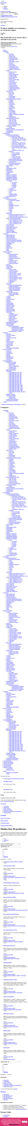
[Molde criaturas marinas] (9, 1009)
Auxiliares (11, 295)
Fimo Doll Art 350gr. (14, 61)
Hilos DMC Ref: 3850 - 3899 (16, 390)
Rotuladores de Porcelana (12, 400)
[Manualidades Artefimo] (6, 15)
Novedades (3, 815)
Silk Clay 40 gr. (12, 119)
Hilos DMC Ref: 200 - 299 (15, 373)
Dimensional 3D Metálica (18, 330)
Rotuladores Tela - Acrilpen (15, 331)
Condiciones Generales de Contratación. (12, 811)
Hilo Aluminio (9, 345)
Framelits (14, 186)
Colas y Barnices (10, 226)
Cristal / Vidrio (9, 267)
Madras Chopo (12, 398)
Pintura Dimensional (13, 326)
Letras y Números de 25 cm (15, 219)
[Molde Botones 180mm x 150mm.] (11, 975)
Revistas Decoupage (11, 228)
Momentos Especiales (14, 205)
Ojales (7, 773)
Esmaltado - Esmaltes (11, 362)
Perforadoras (9, 170)
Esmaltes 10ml (12, 363)
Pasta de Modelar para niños (12, 118)
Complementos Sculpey (14, 88)
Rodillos (11, 101)
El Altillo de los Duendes (15, 163)
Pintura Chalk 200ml (14, 294)
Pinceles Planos (12, 255)
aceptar (24, 1121)
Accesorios (14, 182)
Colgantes (8, 336)
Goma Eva (5, 233)
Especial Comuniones (14, 164)
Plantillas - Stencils (10, 305)
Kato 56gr (11, 92)
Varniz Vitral (12, 317)
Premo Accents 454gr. (14, 79)
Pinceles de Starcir (13, 260)
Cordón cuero (9, 344)
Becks (10, 127)
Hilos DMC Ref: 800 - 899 (15, 381)
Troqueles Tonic (13, 190)
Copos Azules (9, 768)
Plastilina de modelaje (11, 125)
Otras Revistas (9, 358)
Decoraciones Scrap (10, 196)
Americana (8, 268)
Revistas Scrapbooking (11, 174)
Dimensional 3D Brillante (18, 327)
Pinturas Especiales (10, 309)
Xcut (10, 192)
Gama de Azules (13, 272)
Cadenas (8, 339)
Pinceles (8, 253)
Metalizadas (12, 281)
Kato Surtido (12, 97)
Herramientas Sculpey (14, 87)
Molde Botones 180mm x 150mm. (10, 979)
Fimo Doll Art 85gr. (13, 59)
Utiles (7, 250)
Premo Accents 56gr (13, 74)
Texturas (11, 105)
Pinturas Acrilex (10, 324)
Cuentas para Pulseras (11, 337)
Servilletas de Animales (14, 200)
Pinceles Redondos (13, 254)
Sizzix (10, 181)
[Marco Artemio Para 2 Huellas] (10, 893)
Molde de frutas (6, 1047)
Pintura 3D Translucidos (14, 289)
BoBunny (11, 151)
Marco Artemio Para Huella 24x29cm (11, 914)
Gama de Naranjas (13, 276)
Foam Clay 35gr (13, 122)
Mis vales (5, 1099)
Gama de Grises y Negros (15, 274)
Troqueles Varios (13, 193)
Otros (10, 209)
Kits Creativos (12, 65)
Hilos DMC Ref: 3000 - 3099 (16, 385)
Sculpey (8, 70)
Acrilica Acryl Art (10, 299)
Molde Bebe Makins (7, 962)
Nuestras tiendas (7, 812)
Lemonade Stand (16, 154)
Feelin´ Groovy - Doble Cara (18, 142)
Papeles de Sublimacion (11, 232)
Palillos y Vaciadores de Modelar (16, 114)
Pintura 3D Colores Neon (15, 287)
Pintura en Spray (10, 306)
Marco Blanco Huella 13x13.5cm (10, 929)
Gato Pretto (8, 312)
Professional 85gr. (13, 57)
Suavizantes (12, 110)
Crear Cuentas (12, 113)
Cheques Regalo (7, 766)
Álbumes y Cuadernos (11, 176)
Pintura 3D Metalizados (14, 290)
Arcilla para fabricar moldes (9, 865)
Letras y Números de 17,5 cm (16, 220)
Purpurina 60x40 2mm (11, 238)
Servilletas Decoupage (11, 199)
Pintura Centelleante (13, 321)
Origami (8, 354)
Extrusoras (11, 102)
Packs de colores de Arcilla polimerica (15, 129)
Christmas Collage (16, 158)
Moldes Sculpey (13, 89)
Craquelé (8, 296)
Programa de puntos (7, 1086)
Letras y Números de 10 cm (15, 222)
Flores (10, 201)
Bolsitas (8, 346)
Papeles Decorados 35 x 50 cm (16, 215)
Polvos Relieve (9, 165)
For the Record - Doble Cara (18, 146)
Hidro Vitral (12, 319)
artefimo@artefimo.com (21, 1109)
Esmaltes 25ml (12, 367)
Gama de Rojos (12, 269)
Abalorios (5, 332)
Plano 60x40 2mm (10, 235)
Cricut (10, 191)
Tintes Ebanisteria (10, 323)
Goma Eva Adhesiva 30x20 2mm (13, 240)
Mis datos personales (8, 1098)
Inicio (4, 50)
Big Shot (14, 183)
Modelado (5, 51)
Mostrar (2, 845)
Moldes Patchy (12, 116)
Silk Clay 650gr (12, 120)
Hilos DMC (9, 371)
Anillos (8, 340)
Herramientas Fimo (13, 66)
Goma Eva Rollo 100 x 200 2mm (13, 241)
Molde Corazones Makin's (8, 996)
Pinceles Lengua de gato (14, 258)
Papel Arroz (9, 213)
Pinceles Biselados (13, 256)
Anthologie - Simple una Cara (19, 143)
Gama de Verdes (13, 280)
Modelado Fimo (10, 357)
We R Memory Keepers (14, 136)
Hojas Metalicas (10, 304)
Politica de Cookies (7, 810)
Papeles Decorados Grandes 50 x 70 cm (18, 217)
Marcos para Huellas (11, 369)
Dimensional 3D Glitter (17, 328)
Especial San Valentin (8, 762)
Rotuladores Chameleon (11, 178)
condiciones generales (9, 801)
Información (3, 803)
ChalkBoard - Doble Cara (18, 150)
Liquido (11, 95)
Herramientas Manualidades (12, 348)
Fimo (7, 52)
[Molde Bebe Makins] (8, 958)
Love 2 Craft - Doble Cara (18, 145)
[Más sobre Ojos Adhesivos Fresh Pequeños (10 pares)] (13, 778)
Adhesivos (8, 246)
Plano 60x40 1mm (10, 236)
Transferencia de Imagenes (12, 399)
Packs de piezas (12, 368)
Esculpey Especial (13, 86)
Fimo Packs (12, 64)
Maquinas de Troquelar (11, 179)
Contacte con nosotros (6, 11)
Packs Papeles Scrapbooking (15, 160)
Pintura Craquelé (13, 318)
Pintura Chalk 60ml (13, 292)
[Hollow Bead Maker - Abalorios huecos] (13, 877)
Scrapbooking (6, 133)
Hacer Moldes (12, 111)
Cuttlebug (11, 188)
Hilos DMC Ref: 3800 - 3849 (16, 389)
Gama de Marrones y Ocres (15, 277)
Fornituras (8, 333)
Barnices (11, 282)
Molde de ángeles (6, 1030)
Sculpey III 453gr (13, 77)
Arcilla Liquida (9, 303)
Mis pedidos (6, 1094)
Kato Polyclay (9, 91)
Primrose (14, 155)
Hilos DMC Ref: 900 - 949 (15, 382)
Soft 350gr (11, 60)
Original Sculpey (13, 82)
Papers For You (12, 161)
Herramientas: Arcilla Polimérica (13, 98)
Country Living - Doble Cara (18, 138)
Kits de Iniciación (7, 764)
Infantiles (11, 204)
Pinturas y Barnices (7, 251)
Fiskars (8, 173)
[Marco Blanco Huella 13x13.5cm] (11, 925)
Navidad (11, 206)
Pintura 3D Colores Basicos (15, 285)
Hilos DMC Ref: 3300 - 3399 (16, 386)
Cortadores (11, 106)
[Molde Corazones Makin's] (10, 992)
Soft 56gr (11, 54)
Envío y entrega (7, 808)
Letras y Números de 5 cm (15, 223)
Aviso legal (6, 806)
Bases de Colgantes (10, 335)
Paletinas (11, 259)
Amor (10, 211)
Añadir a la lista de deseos (9, 876)
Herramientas (12, 96)
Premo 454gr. (12, 78)
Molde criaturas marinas (8, 1013)
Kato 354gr (11, 93)
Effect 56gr (11, 55)
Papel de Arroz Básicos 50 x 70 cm (17, 214)
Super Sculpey (12, 83)
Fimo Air (11, 62)
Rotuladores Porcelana (11, 322)
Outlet (4, 771)
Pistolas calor (9, 247)
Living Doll (12, 80)
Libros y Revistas (7, 349)
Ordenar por (3, 843)
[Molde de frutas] (7, 1043)
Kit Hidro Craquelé (13, 314)
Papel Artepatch (9, 229)
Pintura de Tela (9, 308)
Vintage (11, 210)
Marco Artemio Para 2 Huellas (9, 897)
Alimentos (11, 208)
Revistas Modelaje (10, 128)
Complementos (9, 131)
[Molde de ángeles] (8, 1026)
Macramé (8, 355)
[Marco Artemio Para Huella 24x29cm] (12, 910)
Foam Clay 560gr (13, 123)
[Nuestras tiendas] (5, 823)
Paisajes (11, 202)
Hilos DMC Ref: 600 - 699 (15, 378)
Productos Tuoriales (7, 767)
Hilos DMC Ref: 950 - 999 (15, 384)
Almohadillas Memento (11, 177)
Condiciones (6, 807)
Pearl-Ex (8, 264)
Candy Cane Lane (16, 156)
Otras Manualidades (7, 360)
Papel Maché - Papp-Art (11, 227)
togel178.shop (6, 1115)
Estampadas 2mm (10, 242)
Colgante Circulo (10, 769)
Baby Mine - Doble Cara (17, 137)
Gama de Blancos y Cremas (15, 278)
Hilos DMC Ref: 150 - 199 (15, 372)
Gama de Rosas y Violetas (15, 273)
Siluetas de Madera (10, 231)
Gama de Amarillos (13, 271)
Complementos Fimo (14, 68)
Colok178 (5, 1116)
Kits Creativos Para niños (15, 124)
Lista (4, 841)
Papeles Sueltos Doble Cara (15, 159)
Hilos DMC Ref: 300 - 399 (15, 375)
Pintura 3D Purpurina (14, 286)
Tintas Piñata (9, 265)
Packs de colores (13, 84)
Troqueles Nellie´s (13, 195)
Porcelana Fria (9, 132)
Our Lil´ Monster (16, 152)
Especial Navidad (7, 761)
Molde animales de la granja (9, 945)
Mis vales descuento (8, 1095)
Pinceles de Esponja (13, 263)
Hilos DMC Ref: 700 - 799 (15, 380)
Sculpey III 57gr (13, 71)
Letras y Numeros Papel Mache (13, 218)
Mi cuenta (3, 1091)
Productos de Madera (11, 395)
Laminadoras (12, 104)
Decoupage (6, 197)
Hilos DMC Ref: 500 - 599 (15, 377)
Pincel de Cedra (12, 262)
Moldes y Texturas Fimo (14, 69)
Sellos (7, 167)
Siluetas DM (12, 396)
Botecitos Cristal (10, 341)
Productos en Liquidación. (12, 772)
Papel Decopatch (10, 224)
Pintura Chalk (9, 291)
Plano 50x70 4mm (10, 237)
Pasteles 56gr (12, 56)
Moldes (11, 109)
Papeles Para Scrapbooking (12, 134)
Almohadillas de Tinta (11, 168)
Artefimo (15, 1089)
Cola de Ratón (9, 342)
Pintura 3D (8, 283)
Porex (7, 249)
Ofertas (5, 402)
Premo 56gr (12, 73)
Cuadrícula (5, 840)
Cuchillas (11, 100)
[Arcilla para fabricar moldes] (10, 861)
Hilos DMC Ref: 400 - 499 (15, 376)
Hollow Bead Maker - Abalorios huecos (11, 882)
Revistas (8, 245)
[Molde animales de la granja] (10, 941)
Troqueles (14, 184)
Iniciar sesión (4, 2)
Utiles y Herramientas (14, 366)
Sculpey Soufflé (12, 75)
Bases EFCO (12, 364)
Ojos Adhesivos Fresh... (8, 781)
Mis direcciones (7, 1097)
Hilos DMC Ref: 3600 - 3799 (16, 387)
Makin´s (11, 115)
